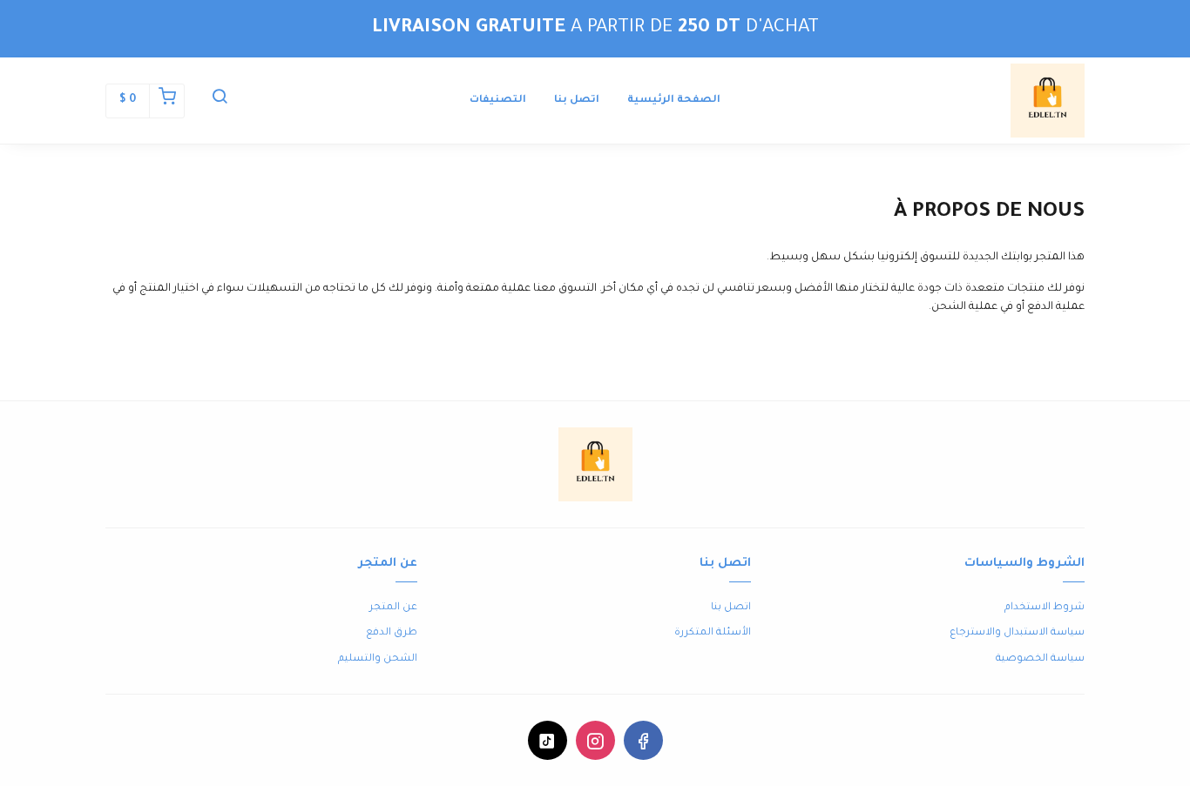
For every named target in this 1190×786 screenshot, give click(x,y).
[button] (219, 101)
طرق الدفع (391, 633)
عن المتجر (393, 608)
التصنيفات (498, 100)
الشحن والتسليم (377, 659)
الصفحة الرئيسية (673, 100)
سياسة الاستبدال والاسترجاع (1017, 633)
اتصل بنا (576, 100)
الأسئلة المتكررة (712, 633)
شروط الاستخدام (1044, 608)
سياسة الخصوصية (1040, 659)
